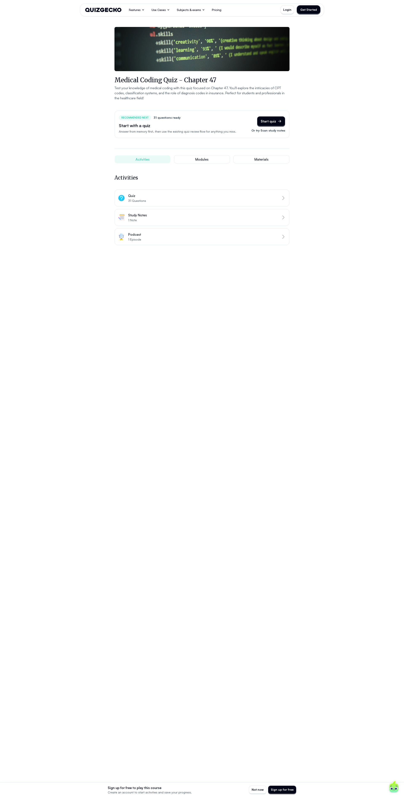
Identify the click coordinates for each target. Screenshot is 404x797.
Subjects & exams (189, 10)
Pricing (216, 10)
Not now (258, 789)
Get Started (308, 9)
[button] (202, 198)
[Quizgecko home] (103, 10)
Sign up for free (282, 789)
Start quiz (268, 121)
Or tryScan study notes (268, 130)
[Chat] (394, 787)
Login (287, 9)
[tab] (142, 159)
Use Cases (159, 10)
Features (135, 10)
